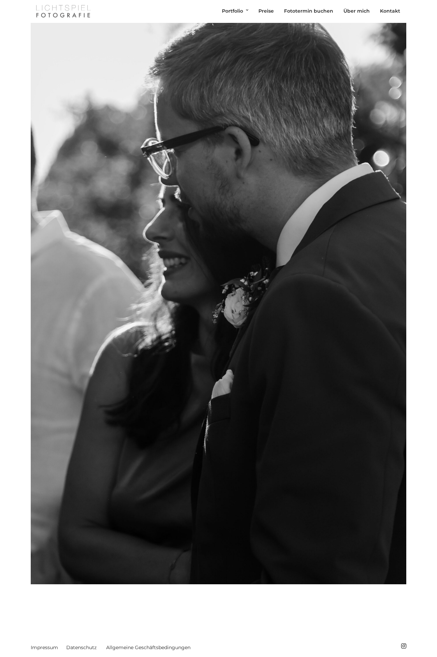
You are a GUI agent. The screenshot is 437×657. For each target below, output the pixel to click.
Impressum (44, 647)
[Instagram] (403, 646)
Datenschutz (81, 647)
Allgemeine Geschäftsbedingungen (148, 647)
